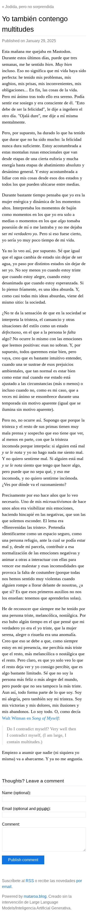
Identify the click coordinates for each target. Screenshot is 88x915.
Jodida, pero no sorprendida (29, 7)
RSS (30, 881)
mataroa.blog (35, 896)
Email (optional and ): (26, 809)
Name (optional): (16, 793)
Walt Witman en (30, 718)
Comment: (11, 824)
